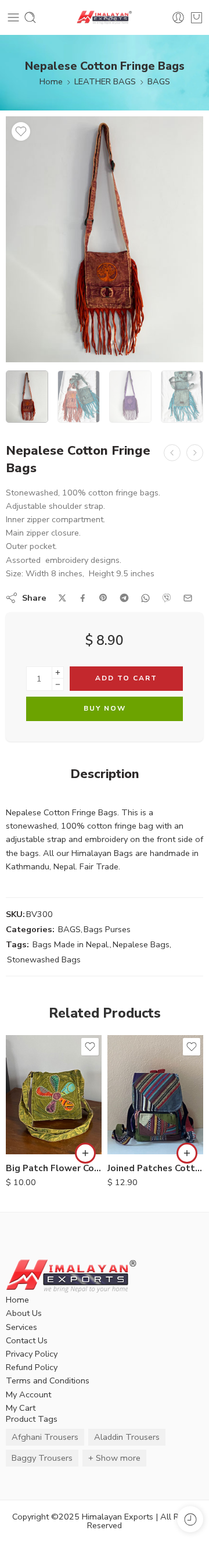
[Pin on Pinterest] (103, 597)
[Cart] (196, 17)
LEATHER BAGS (105, 81)
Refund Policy (31, 1367)
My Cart (20, 1408)
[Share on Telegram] (124, 597)
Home (51, 81)
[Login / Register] (178, 17)
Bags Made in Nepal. (71, 944)
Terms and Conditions (47, 1380)
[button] (85, 1153)
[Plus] (58, 672)
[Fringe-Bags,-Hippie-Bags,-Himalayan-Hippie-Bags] (104, 239)
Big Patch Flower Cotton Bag (54, 1168)
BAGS (158, 81)
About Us (24, 1313)
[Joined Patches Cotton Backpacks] (155, 1094)
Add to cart (126, 678)
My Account (28, 1394)
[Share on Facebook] (82, 598)
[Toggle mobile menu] (13, 17)
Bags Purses (107, 929)
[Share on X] (62, 598)
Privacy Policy (31, 1354)
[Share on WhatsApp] (145, 598)
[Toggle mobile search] (30, 17)
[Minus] (58, 685)
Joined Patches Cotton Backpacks (155, 1168)
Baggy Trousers (42, 1458)
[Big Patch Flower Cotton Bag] (54, 1094)
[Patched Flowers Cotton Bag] (194, 452)
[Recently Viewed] (190, 1519)
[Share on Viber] (166, 597)
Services (21, 1327)
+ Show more (114, 1458)
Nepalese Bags (141, 944)
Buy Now (105, 708)
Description (104, 774)
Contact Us (27, 1340)
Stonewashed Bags (44, 959)
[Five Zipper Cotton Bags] (172, 452)
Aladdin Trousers (127, 1437)
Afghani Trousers (45, 1437)
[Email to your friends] (188, 598)
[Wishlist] (21, 131)
